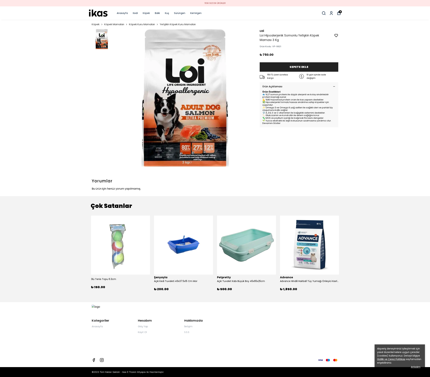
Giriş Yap (143, 326)
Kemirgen (196, 13)
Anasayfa (122, 13)
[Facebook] (94, 360)
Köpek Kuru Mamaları (142, 24)
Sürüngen (179, 13)
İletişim (188, 326)
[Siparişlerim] (331, 13)
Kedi (135, 13)
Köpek (146, 13)
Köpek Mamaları (114, 24)
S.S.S (186, 332)
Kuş (167, 13)
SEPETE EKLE (299, 67)
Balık (157, 13)
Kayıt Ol (142, 332)
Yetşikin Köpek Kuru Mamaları (178, 24)
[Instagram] (102, 360)
